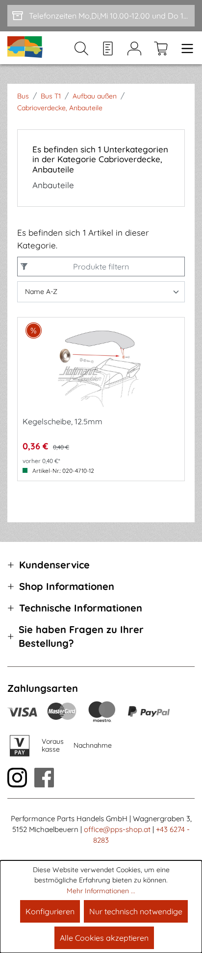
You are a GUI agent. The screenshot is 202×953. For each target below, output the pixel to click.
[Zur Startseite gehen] (25, 47)
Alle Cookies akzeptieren (104, 938)
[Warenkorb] (161, 48)
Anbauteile (53, 185)
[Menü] (184, 48)
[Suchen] (81, 48)
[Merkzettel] (108, 48)
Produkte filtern (101, 266)
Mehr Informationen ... (101, 890)
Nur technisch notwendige (135, 911)
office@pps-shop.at (117, 829)
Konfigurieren (50, 911)
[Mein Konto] (134, 48)
